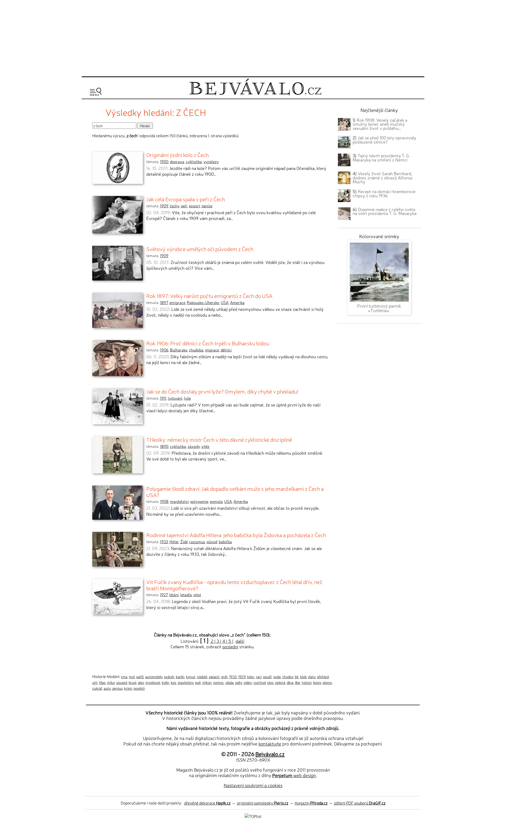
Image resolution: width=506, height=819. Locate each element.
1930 (233, 676)
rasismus (197, 541)
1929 (241, 676)
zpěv (238, 682)
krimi (128, 688)
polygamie (199, 501)
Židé (184, 541)
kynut (190, 676)
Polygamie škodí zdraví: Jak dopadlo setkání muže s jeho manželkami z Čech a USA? (235, 491)
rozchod (260, 682)
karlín (180, 676)
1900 (164, 161)
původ (212, 541)
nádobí (202, 676)
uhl (94, 682)
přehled (323, 676)
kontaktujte (270, 743)
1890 (164, 446)
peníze (207, 205)
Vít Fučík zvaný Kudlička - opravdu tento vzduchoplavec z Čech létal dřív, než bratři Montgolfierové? (234, 585)
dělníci (226, 349)
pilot (197, 594)
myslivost (152, 682)
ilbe (297, 682)
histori (307, 682)
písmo (327, 682)
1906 (164, 349)
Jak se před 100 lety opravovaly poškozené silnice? (384, 140)
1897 (164, 302)
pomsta (216, 501)
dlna (290, 682)
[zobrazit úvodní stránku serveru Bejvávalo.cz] (255, 94)
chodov (287, 676)
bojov (317, 682)
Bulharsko (178, 349)
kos (173, 682)
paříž (140, 676)
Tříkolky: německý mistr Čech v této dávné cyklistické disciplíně (219, 439)
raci (258, 676)
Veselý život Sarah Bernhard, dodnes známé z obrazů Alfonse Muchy (382, 177)
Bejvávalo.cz (270, 753)
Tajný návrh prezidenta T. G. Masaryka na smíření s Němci (381, 158)
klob (303, 676)
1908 (164, 501)
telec (250, 676)
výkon (207, 682)
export (194, 205)
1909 (164, 205)
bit (297, 676)
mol (132, 676)
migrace (212, 349)
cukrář (97, 688)
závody (194, 446)
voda (277, 676)
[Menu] (95, 91)
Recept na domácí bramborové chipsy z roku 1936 (384, 193)
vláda (229, 682)
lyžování (175, 398)
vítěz (205, 446)
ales (141, 682)
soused (121, 682)
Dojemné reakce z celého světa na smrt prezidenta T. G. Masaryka (384, 211)
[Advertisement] (253, 37)
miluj (111, 682)
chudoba (196, 349)
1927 (164, 594)
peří (184, 205)
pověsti (139, 688)
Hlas (102, 682)
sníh (224, 676)
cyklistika (194, 161)
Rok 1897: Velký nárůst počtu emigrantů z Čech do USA (209, 295)
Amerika (237, 302)
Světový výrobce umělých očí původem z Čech (199, 248)
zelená (280, 682)
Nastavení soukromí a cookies (253, 785)
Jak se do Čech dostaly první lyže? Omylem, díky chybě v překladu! (222, 391)
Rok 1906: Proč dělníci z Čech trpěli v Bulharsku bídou (207, 343)
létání (174, 594)
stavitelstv (185, 682)
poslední (230, 646)
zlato (311, 676)
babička (225, 541)
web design (294, 775)
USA (224, 302)
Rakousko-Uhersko (203, 302)
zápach (214, 676)
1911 (163, 398)
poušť (267, 676)
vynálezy (211, 161)
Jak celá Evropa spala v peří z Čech (185, 199)
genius (117, 688)
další (240, 641)
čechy (174, 205)
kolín (165, 682)
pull (198, 682)
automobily (153, 676)
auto (107, 688)
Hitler (174, 541)
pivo (270, 682)
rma (124, 676)
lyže (187, 398)
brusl (132, 682)
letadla (186, 594)
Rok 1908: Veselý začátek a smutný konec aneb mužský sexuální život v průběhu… (380, 124)
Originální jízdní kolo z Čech (177, 154)
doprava (177, 161)
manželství (179, 501)
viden (248, 682)
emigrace (177, 302)
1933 (164, 541)
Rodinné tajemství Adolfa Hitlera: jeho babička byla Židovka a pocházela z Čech (236, 534)
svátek (169, 676)
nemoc (218, 682)
